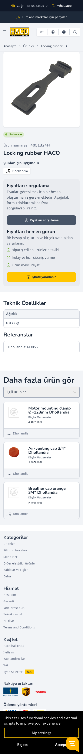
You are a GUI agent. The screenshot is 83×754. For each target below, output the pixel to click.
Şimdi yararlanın (44, 277)
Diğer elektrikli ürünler (19, 563)
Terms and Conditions (19, 627)
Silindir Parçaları (15, 550)
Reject (22, 744)
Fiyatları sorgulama (44, 220)
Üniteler (9, 544)
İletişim (8, 652)
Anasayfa (9, 46)
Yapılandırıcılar (14, 659)
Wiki (6, 665)
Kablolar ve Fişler (15, 570)
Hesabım (9, 595)
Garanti (8, 601)
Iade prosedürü (14, 608)
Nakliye (8, 621)
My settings (41, 732)
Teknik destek (13, 614)
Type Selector (13, 672)
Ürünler (28, 46)
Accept (60, 744)
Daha (7, 576)
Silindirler (10, 557)
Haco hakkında (13, 646)
